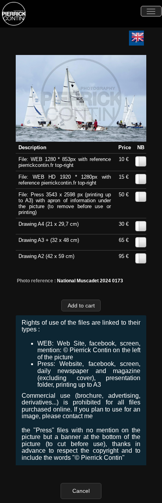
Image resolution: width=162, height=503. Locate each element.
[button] (81, 305)
